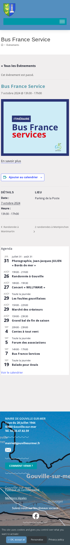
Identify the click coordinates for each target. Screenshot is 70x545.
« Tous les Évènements (18, 66)
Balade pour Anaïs (25, 365)
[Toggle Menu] (62, 21)
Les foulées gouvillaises (29, 298)
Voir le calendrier (12, 372)
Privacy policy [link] (56, 539)
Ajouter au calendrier (23, 177)
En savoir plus (11, 161)
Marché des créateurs (27, 309)
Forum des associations (29, 342)
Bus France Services (26, 354)
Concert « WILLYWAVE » (28, 287)
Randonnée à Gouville (27, 276)
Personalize (37, 539)
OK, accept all (17, 539)
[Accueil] (2, 44)
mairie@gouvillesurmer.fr (22, 443)
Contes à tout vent (25, 331)
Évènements (12, 44)
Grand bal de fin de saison (30, 320)
